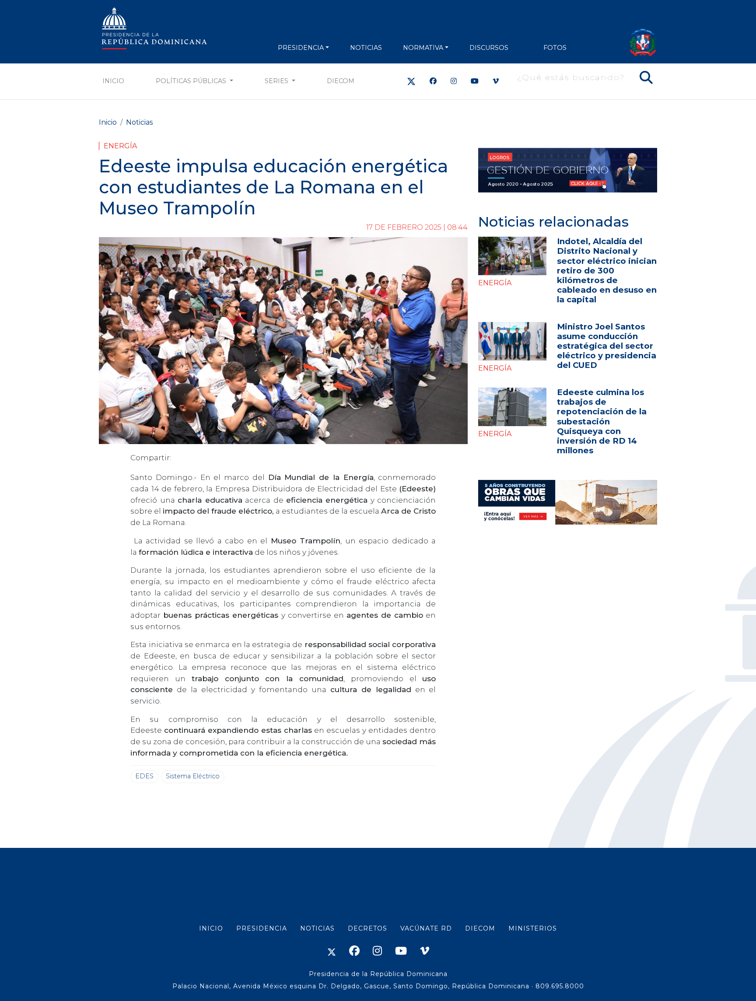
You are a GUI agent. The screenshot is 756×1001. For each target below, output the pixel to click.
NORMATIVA (423, 48)
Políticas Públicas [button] (192, 81)
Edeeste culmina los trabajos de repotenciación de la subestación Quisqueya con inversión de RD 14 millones (602, 421)
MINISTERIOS (532, 928)
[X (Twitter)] (411, 81)
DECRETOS (367, 928)
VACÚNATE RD (426, 928)
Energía (120, 146)
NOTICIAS (366, 48)
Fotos (555, 48)
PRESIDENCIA (301, 48)
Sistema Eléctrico (193, 776)
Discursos (488, 48)
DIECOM (340, 81)
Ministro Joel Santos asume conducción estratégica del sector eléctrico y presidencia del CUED (606, 346)
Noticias (139, 122)
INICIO (211, 928)
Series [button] (277, 81)
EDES (144, 776)
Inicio (113, 81)
